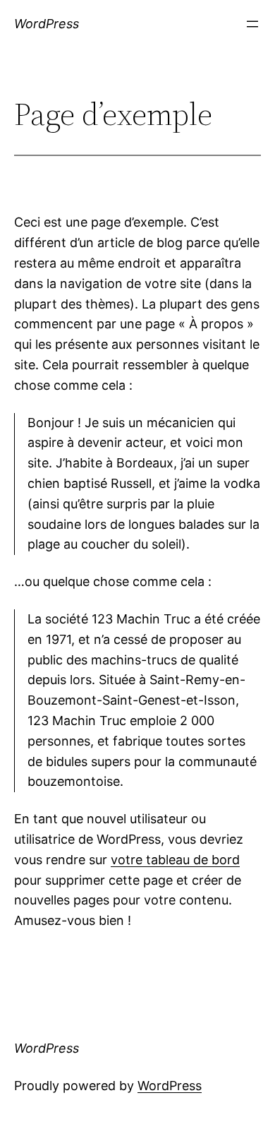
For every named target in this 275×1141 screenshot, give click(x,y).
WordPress (46, 23)
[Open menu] (252, 24)
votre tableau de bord (175, 859)
